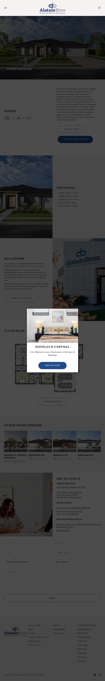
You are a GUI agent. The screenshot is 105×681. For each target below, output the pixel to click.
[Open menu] (8, 8)
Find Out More (52, 365)
